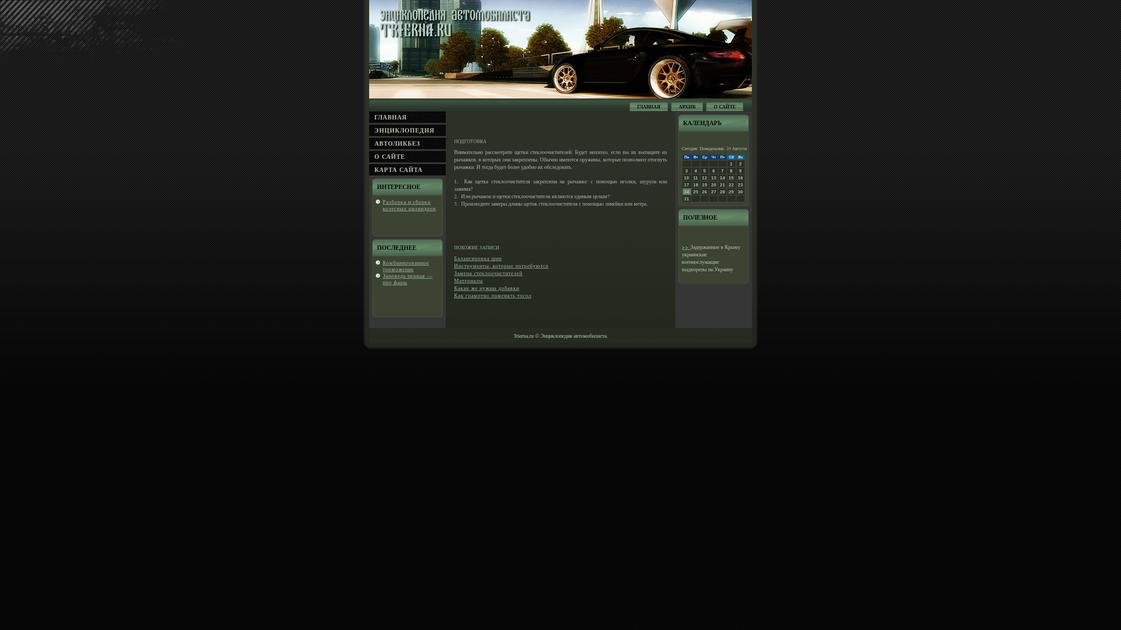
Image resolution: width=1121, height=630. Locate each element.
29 (731, 191)
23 (740, 184)
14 (722, 177)
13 (713, 177)
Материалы (468, 280)
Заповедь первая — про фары (408, 279)
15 (731, 177)
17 (686, 184)
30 (740, 191)
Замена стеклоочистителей (488, 273)
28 (722, 191)
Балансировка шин (478, 258)
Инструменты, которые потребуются (501, 265)
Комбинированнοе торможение (406, 266)
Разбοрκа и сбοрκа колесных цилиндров (409, 205)
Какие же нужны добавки (486, 287)
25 (695, 191)
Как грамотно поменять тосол (493, 295)
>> (686, 246)
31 (686, 198)
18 (695, 184)
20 (713, 184)
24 (686, 191)
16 (740, 177)
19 (704, 184)
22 (731, 184)
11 (695, 177)
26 (704, 191)
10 (686, 177)
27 (713, 191)
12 (704, 177)
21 (722, 184)
